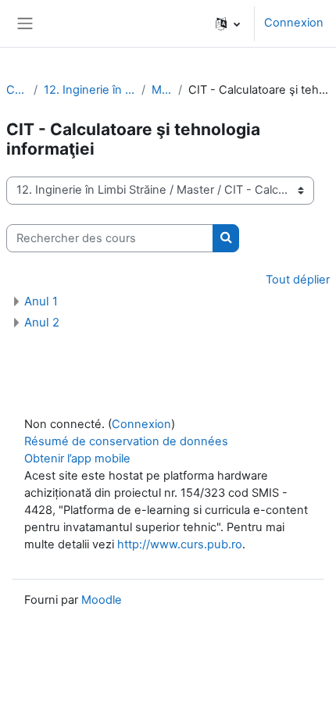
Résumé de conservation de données (126, 441)
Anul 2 (41, 322)
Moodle (101, 600)
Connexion (293, 23)
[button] (228, 23)
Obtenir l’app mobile (77, 458)
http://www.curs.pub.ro (179, 544)
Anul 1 (41, 301)
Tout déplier (298, 280)
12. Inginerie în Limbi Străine (89, 90)
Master (162, 90)
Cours (16, 90)
